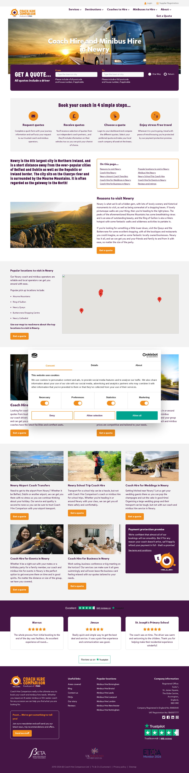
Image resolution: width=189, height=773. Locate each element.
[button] (159, 299)
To (103, 70)
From (58, 70)
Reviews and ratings (147, 183)
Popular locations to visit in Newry (153, 169)
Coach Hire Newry (108, 172)
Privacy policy (120, 766)
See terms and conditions (139, 550)
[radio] (149, 74)
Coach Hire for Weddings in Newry (115, 180)
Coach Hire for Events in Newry (152, 180)
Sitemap (132, 766)
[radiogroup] (161, 74)
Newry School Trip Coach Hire (151, 176)
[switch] (78, 403)
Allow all (137, 415)
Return (171, 74)
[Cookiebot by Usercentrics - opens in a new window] (145, 355)
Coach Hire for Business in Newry (115, 183)
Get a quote (106, 250)
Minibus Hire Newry (147, 172)
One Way (156, 74)
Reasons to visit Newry (110, 169)
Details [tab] (94, 365)
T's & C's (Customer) (101, 766)
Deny (52, 415)
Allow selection (94, 415)
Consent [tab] (50, 365)
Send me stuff (22, 733)
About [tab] (139, 365)
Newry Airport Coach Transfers (114, 176)
